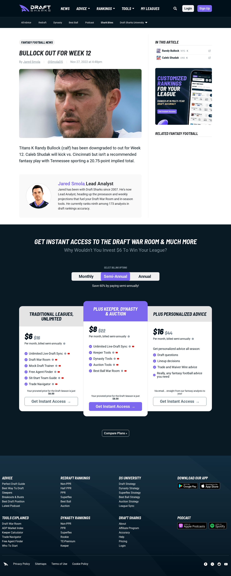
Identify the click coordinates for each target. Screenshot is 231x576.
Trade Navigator (11, 537)
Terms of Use (59, 563)
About (122, 523)
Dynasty (57, 22)
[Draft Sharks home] (35, 8)
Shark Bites (107, 22)
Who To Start (10, 545)
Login (188, 8)
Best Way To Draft (13, 488)
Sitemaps (40, 563)
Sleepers (7, 492)
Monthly (86, 276)
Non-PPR (66, 483)
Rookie (65, 537)
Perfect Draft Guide (13, 483)
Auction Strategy (129, 501)
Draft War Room (11, 523)
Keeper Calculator (12, 532)
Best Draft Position (13, 501)
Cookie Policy (80, 563)
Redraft (43, 22)
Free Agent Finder (12, 541)
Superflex (66, 497)
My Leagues (150, 8)
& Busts (19, 497)
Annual (144, 276)
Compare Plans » (115, 433)
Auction (65, 506)
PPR (63, 492)
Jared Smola (31, 62)
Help (121, 537)
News (65, 8)
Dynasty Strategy (129, 488)
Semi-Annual (115, 276)
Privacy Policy (21, 563)
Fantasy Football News (37, 42)
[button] (69, 354)
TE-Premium (68, 541)
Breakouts (8, 497)
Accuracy (124, 532)
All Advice (26, 22)
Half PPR (66, 488)
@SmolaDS (55, 62)
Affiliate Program (129, 528)
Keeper (65, 545)
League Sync (126, 506)
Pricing (123, 541)
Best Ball (73, 22)
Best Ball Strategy (129, 497)
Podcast (89, 22)
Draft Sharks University (132, 22)
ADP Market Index (12, 528)
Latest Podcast (11, 506)
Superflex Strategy (130, 492)
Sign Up (204, 8)
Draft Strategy (127, 483)
